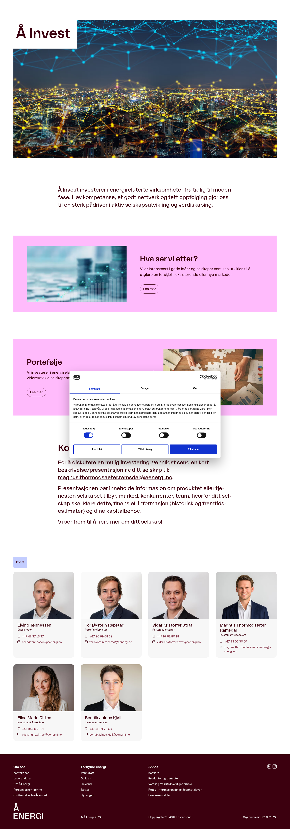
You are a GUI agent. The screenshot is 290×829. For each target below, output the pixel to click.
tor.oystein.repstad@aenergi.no (110, 642)
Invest (20, 562)
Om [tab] (195, 388)
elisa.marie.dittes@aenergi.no (42, 734)
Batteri (85, 789)
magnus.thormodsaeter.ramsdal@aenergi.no (115, 477)
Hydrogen (87, 795)
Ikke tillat (96, 449)
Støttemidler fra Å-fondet (30, 795)
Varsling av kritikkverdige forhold (170, 783)
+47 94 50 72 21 (33, 729)
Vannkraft (87, 772)
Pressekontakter (159, 795)
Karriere (153, 772)
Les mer (149, 289)
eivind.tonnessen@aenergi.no (42, 642)
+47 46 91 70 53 (100, 729)
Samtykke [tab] (95, 388)
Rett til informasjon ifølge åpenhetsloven (175, 789)
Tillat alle (193, 449)
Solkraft (86, 778)
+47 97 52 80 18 (168, 636)
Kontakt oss (21, 772)
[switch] (126, 435)
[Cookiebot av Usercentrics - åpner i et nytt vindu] (202, 377)
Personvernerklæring (27, 789)
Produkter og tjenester (163, 778)
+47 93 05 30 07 (235, 641)
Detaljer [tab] (145, 388)
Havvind (86, 783)
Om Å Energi (21, 783)
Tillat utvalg (145, 449)
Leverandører (22, 778)
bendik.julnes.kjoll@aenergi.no (109, 734)
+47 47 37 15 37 (33, 636)
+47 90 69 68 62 (100, 636)
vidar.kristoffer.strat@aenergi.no (179, 642)
